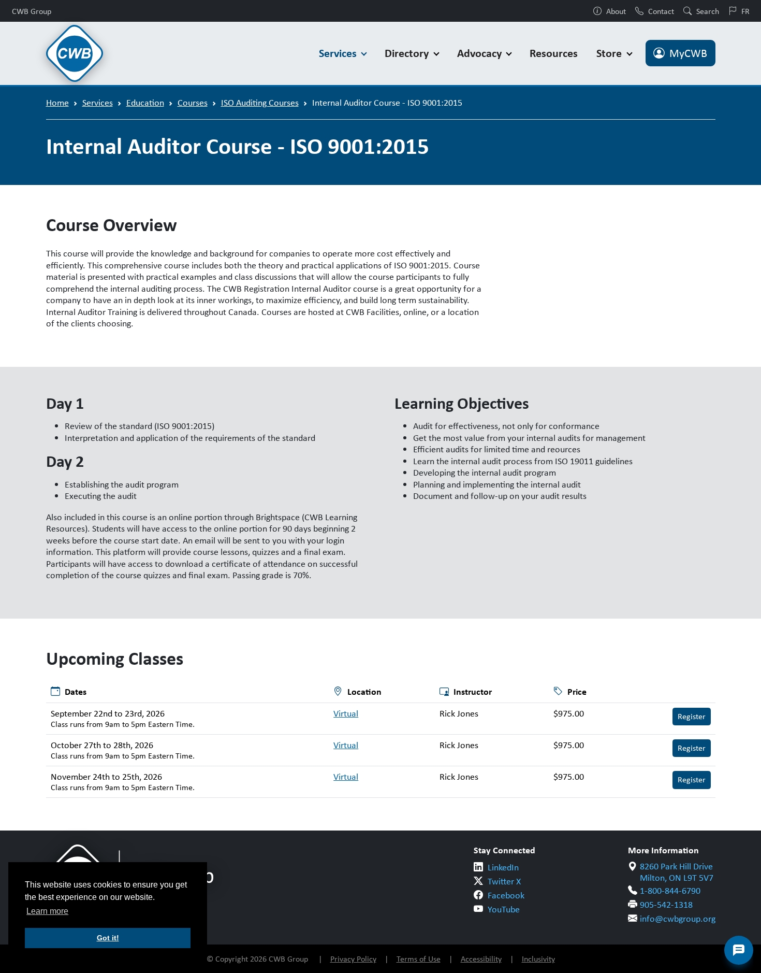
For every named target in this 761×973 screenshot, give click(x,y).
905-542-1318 (666, 904)
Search (707, 11)
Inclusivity (538, 958)
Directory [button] (408, 53)
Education (145, 102)
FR (745, 11)
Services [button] (339, 53)
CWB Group (31, 11)
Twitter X (504, 881)
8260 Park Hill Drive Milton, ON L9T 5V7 (676, 872)
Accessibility (481, 958)
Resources (554, 53)
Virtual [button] (345, 713)
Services (97, 102)
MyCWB (688, 53)
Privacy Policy (353, 958)
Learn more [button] (47, 911)
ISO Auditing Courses (260, 102)
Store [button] (610, 53)
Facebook (506, 895)
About (616, 11)
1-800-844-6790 (670, 890)
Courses (193, 102)
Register (692, 716)
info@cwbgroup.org (677, 918)
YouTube (504, 909)
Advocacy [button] (480, 53)
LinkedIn (503, 867)
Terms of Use (419, 958)
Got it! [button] (108, 938)
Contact (661, 11)
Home (57, 102)
